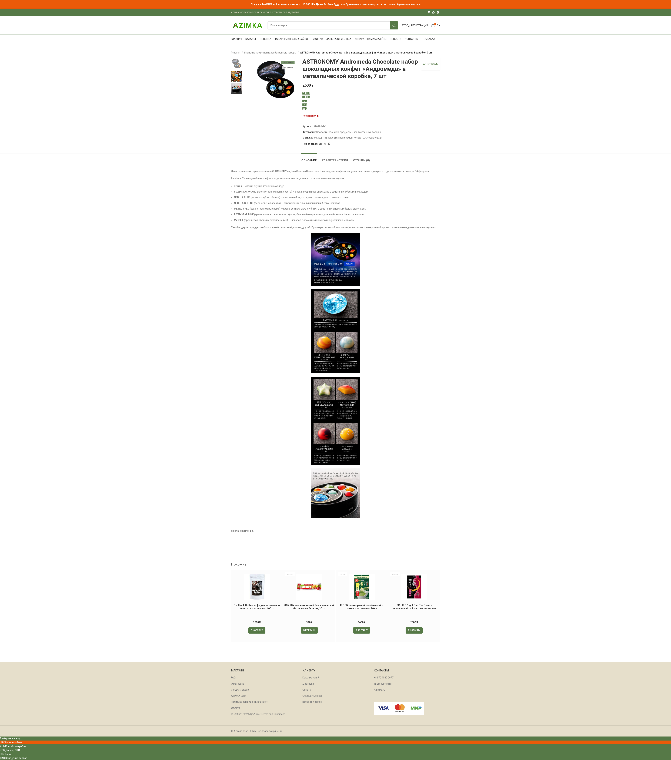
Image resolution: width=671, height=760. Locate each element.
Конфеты (359, 137)
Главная (235, 52)
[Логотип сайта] (247, 25)
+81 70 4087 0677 (383, 677)
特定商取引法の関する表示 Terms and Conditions (258, 714)
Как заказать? (310, 677)
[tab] (309, 158)
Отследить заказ (312, 695)
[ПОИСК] (394, 25)
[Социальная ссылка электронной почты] (429, 12)
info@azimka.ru (383, 683)
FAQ (233, 677)
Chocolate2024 (373, 137)
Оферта (235, 708)
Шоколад (316, 137)
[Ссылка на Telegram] (438, 12)
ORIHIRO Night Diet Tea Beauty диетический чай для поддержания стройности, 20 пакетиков (414, 608)
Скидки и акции (240, 689)
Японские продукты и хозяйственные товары (270, 52)
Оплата (306, 689)
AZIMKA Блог (238, 695)
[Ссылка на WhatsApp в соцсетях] (433, 12)
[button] (256, 630)
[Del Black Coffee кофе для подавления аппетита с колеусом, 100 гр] (257, 587)
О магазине (237, 683)
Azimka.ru (379, 689)
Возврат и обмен (312, 701)
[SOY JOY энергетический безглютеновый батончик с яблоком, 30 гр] (309, 587)
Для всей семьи (343, 137)
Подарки (328, 137)
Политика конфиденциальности (249, 701)
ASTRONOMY (430, 64)
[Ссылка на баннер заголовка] (335, 4)
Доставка (308, 683)
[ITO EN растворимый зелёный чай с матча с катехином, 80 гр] (362, 587)
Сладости (322, 132)
